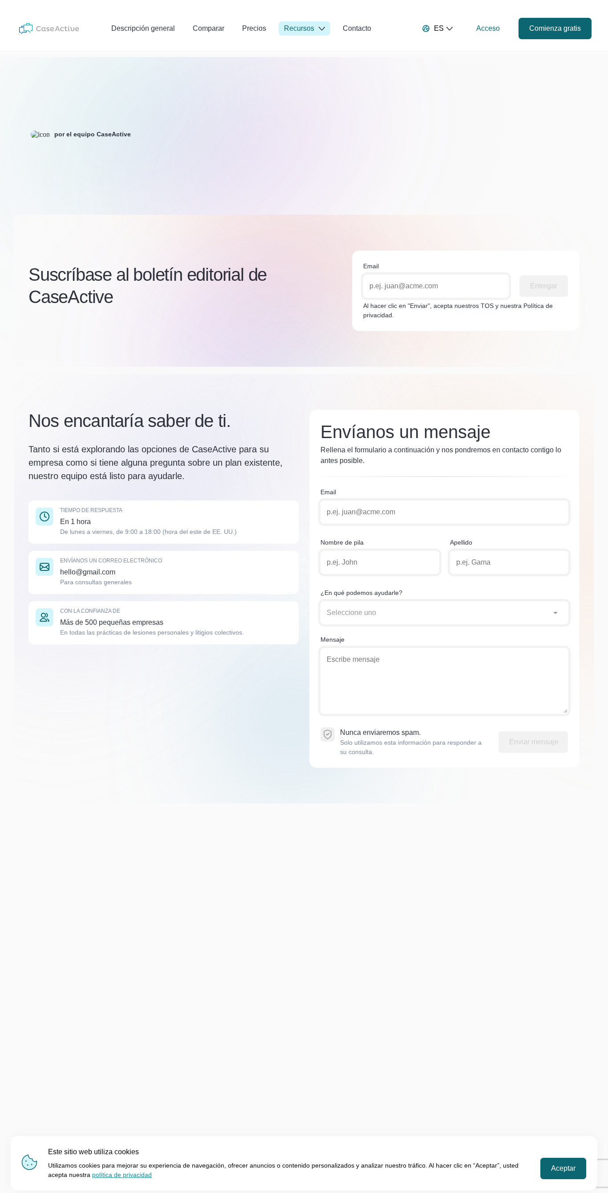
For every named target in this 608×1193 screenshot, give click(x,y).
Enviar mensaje (534, 742)
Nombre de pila (342, 542)
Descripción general (143, 28)
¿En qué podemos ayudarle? (361, 592)
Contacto (357, 28)
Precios (254, 28)
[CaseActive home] (49, 28)
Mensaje (332, 639)
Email (371, 266)
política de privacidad (122, 1174)
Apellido (461, 542)
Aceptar (563, 1168)
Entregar (543, 286)
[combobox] (435, 612)
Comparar (208, 28)
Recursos (299, 28)
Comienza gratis (555, 28)
